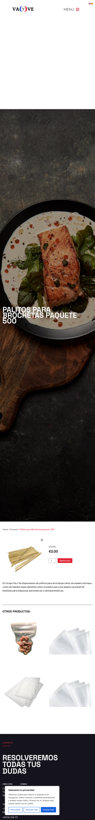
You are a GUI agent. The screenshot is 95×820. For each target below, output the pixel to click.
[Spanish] (92, 3)
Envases (14, 529)
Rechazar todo (32, 810)
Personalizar (16, 810)
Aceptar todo (48, 810)
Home (5, 529)
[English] (90, 3)
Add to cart (65, 560)
